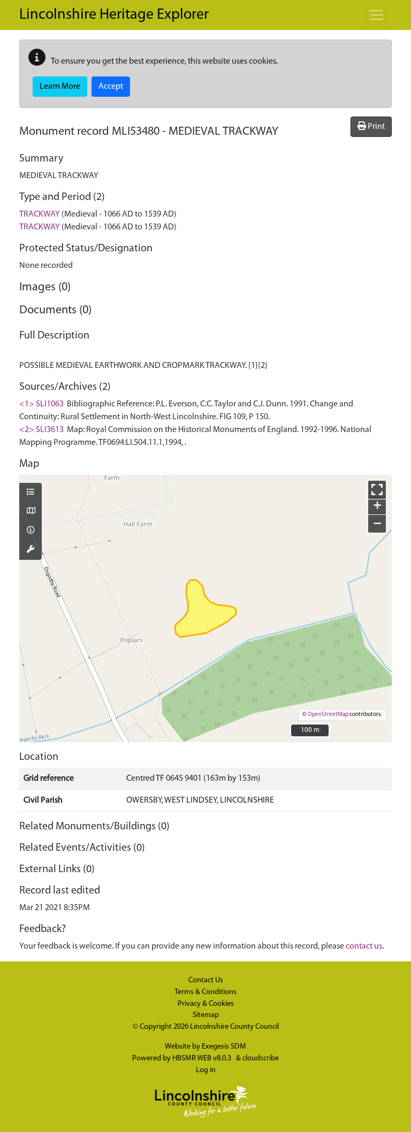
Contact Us (205, 980)
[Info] (30, 531)
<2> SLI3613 (41, 430)
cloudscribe (260, 1058)
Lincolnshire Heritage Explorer (114, 14)
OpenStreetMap (328, 715)
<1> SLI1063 (41, 404)
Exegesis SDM (224, 1047)
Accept (110, 86)
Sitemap (206, 1015)
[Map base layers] (30, 511)
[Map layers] (30, 493)
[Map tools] (30, 550)
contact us (364, 946)
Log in (206, 1070)
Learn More (60, 86)
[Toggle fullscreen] (377, 489)
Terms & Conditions (205, 992)
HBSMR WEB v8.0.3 (202, 1058)
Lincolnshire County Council (234, 1027)
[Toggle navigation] (377, 15)
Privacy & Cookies (206, 1004)
